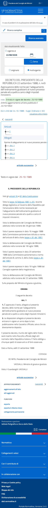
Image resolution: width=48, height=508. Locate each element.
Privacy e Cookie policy (11, 482)
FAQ (3, 493)
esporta (7, 404)
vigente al (11, 50)
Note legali (6, 486)
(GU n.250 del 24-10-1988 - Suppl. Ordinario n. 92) (23, 110)
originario (15, 70)
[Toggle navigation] (40, 11)
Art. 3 (12, 153)
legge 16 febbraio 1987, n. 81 (22, 201)
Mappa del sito (8, 490)
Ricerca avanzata (36, 38)
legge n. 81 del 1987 (33, 237)
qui (41, 22)
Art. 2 (12, 149)
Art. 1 (12, 145)
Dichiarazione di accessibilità (14, 497)
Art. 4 (12, 157)
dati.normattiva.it (9, 501)
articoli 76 (13, 196)
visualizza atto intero (38, 113)
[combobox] (24, 30)
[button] (32, 54)
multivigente (35, 70)
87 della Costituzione (29, 196)
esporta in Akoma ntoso (13, 408)
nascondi (8, 119)
